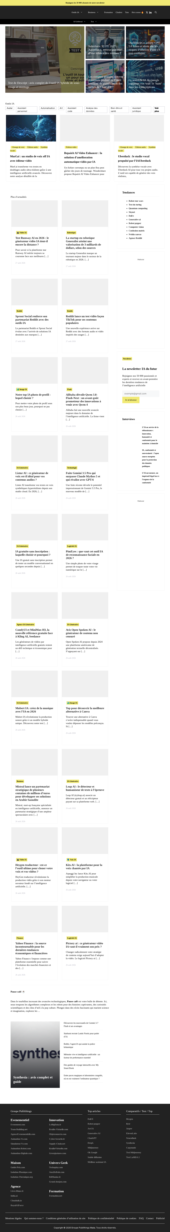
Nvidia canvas (135, 234)
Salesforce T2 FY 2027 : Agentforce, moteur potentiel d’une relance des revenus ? (105, 50)
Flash (69, 389)
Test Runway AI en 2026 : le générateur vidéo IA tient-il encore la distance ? (32, 241)
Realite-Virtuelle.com (58, 1129)
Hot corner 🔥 (138, 12)
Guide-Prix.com (18, 1167)
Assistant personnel (22, 109)
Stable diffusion (95, 1157)
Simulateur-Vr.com (19, 1144)
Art (61, 108)
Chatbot (119, 12)
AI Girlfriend (77, 22)
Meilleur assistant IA (97, 1162)
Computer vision (136, 227)
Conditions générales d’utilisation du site (65, 1218)
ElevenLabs (131, 1133)
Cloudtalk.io (16, 1200)
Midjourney (93, 1148)
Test (92, 22)
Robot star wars (136, 201)
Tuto (127, 12)
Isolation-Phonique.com (21, 1172)
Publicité (160, 1218)
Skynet (132, 212)
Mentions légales (13, 1218)
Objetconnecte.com (57, 1134)
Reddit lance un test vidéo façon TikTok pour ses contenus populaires (85, 320)
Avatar (10, 108)
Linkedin (150, 12)
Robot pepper (135, 223)
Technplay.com (56, 1167)
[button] (155, 12)
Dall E (90, 1119)
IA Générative (22, 468)
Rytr (128, 1124)
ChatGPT (92, 1138)
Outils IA (75, 12)
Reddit (19, 311)
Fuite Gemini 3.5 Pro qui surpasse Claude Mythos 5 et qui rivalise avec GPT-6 (83, 476)
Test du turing (135, 205)
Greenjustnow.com (57, 1153)
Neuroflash (131, 1138)
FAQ (141, 1218)
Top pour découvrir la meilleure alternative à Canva (85, 710)
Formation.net (55, 1196)
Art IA (91, 1128)
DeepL (91, 1143)
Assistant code (72, 109)
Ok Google (92, 1152)
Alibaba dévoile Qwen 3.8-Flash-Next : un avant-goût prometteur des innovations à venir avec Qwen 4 (83, 399)
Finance (20, 938)
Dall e (131, 216)
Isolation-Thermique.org (22, 1177)
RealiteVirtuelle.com (58, 1148)
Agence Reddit (135, 238)
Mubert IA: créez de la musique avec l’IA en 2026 (34, 710)
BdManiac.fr (55, 1177)
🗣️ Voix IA (71, 860)
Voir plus (157, 109)
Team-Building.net (19, 1129)
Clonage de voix (18, 147)
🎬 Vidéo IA (22, 233)
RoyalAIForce (17, 1205)
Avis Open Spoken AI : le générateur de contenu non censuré (82, 633)
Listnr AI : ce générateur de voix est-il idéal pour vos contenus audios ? (31, 476)
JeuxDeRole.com (56, 1172)
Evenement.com (18, 1124)
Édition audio (32, 147)
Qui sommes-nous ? (33, 1218)
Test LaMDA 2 (133, 1157)
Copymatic (131, 1148)
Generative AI (94, 1133)
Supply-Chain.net (57, 1144)
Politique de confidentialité (101, 1218)
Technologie (72, 468)
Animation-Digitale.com (21, 1153)
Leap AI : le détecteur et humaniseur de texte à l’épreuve (85, 788)
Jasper (129, 1128)
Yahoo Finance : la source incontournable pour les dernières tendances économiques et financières (31, 948)
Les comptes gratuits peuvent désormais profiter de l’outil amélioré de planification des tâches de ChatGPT (105, 82)
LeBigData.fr (55, 1124)
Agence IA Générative (25, 625)
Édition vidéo (71, 147)
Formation (108, 12)
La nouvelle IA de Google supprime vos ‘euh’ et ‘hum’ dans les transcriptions (145, 83)
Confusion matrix (136, 231)
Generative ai (135, 219)
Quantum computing (138, 208)
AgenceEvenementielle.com (23, 1134)
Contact (150, 1218)
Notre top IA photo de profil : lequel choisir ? (33, 396)
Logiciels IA (72, 546)
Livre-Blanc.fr (17, 1191)
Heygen (129, 1119)
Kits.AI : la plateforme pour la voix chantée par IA (84, 866)
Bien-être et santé (116, 109)
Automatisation (48, 108)
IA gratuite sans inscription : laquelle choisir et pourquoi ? (32, 553)
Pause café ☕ (18, 991)
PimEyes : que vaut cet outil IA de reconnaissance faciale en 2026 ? (84, 555)
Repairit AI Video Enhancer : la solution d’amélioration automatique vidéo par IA (83, 157)
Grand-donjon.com (57, 1182)
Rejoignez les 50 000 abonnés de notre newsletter (85, 3)
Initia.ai (14, 1196)
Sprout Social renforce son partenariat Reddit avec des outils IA (31, 320)
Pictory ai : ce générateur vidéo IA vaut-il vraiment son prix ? (84, 945)
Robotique (71, 233)
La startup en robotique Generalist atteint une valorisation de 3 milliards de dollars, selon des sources (83, 243)
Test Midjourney (133, 1152)
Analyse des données (91, 109)
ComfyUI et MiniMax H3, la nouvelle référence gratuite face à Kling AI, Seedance (34, 633)
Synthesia (130, 1143)
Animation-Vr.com (19, 1139)
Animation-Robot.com (21, 1148)
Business (91, 12)
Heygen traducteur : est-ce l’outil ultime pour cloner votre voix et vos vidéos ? (34, 868)
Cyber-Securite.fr (57, 1139)
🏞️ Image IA (22, 389)
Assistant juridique (136, 109)
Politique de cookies (126, 1218)
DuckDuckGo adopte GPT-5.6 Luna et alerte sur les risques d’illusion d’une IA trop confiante (144, 48)
